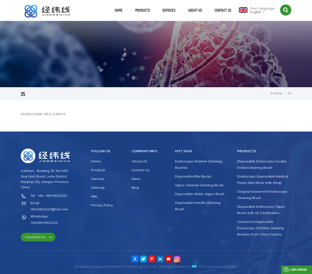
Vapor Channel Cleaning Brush (199, 185)
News (136, 178)
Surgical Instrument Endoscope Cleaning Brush (262, 194)
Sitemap (98, 187)
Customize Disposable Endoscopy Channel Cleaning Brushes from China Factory (260, 228)
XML (94, 196)
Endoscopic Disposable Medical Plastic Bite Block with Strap (262, 179)
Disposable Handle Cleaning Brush (197, 205)
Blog (135, 187)
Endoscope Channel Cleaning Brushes (198, 164)
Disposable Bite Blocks (193, 176)
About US (195, 10)
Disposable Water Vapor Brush (199, 193)
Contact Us (222, 10)
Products (142, 10)
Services (169, 10)
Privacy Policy (102, 205)
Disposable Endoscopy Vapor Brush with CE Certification (261, 209)
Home (119, 10)
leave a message (298, 269)
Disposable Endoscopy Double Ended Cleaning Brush (262, 164)
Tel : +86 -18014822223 (48, 195)
